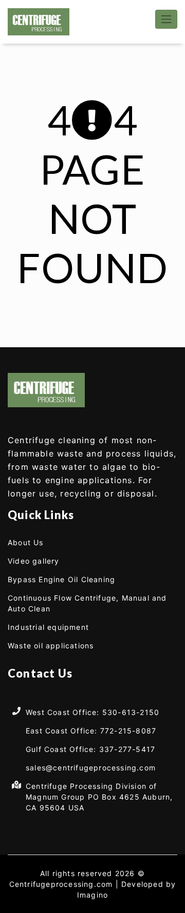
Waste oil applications (51, 645)
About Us (26, 542)
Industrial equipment (48, 627)
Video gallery (34, 561)
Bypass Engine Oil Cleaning (61, 579)
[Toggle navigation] (166, 19)
